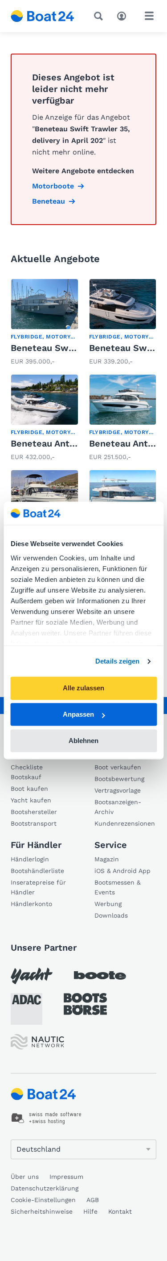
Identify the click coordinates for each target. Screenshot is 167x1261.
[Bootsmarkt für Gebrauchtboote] (42, 16)
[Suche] (100, 16)
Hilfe (90, 1211)
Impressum (66, 1176)
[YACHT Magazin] (32, 976)
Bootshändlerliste (37, 870)
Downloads (111, 915)
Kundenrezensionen (124, 823)
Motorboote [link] (53, 186)
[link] (44, 323)
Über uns (25, 1176)
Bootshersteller (34, 811)
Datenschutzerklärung (44, 1188)
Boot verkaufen (117, 767)
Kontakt (120, 1211)
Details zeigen (117, 661)
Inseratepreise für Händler (38, 887)
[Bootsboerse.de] (85, 1004)
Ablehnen (83, 740)
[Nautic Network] (37, 1042)
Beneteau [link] (48, 201)
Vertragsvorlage (117, 790)
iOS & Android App (122, 870)
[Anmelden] (124, 15)
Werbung (108, 903)
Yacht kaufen (31, 800)
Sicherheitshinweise (42, 1211)
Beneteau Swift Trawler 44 (70, 347)
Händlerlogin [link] (30, 859)
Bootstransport (34, 823)
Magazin (106, 859)
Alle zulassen (83, 688)
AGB (92, 1199)
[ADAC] (26, 1009)
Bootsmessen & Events (117, 887)
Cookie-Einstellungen (43, 1199)
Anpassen (78, 714)
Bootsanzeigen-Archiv (117, 806)
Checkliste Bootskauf (27, 772)
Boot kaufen (29, 788)
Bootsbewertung (119, 778)
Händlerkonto (31, 903)
